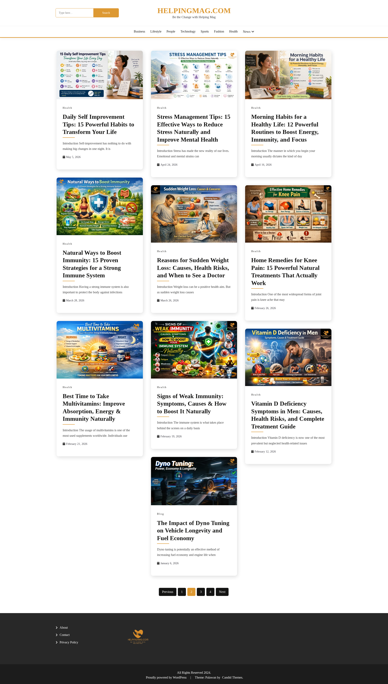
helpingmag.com (194, 10)
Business (139, 31)
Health (233, 31)
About (64, 627)
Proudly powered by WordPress (166, 677)
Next (222, 592)
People (171, 31)
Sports (205, 31)
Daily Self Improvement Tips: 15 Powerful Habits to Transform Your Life (98, 124)
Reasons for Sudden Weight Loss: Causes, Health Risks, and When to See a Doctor (193, 268)
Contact (65, 635)
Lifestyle (155, 31)
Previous (167, 592)
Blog (160, 513)
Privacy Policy (69, 642)
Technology (188, 31)
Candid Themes (232, 677)
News (246, 31)
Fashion (219, 31)
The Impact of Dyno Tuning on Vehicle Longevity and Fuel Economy (193, 530)
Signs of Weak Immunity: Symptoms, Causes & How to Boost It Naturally (192, 404)
